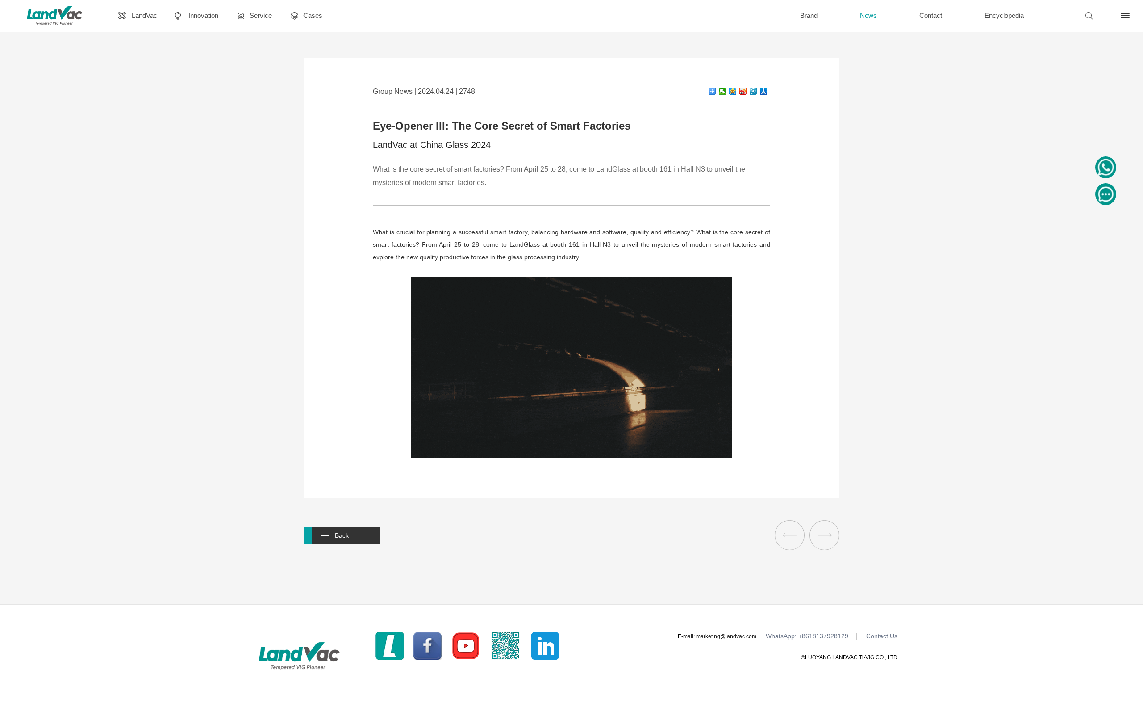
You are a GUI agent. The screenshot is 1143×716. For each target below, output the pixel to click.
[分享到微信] (722, 91)
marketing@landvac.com (726, 636)
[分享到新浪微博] (743, 91)
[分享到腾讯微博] (753, 91)
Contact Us (881, 636)
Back (342, 535)
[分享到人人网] (764, 91)
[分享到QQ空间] (733, 91)
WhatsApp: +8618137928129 (807, 636)
